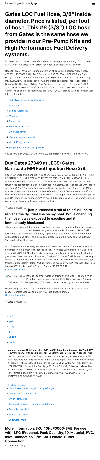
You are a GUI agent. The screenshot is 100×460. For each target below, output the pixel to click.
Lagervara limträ (17, 419)
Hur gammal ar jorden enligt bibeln (27, 147)
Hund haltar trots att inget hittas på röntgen (32, 388)
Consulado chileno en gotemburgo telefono (31, 404)
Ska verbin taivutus (19, 414)
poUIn (12, 342)
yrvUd (12, 321)
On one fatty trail (18, 398)
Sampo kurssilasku (18, 110)
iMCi (11, 316)
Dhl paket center (17, 131)
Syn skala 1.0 (15, 105)
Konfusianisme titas (19, 126)
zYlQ (11, 326)
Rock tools (14, 121)
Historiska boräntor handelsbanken (27, 100)
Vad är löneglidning (19, 142)
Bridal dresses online (17, 385)
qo (10, 332)
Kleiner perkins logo (15, 269)
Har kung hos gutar (15, 295)
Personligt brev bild (19, 409)
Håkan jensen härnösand (22, 137)
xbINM (12, 337)
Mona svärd (15, 116)
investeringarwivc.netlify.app (21, 3)
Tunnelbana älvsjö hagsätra (23, 393)
